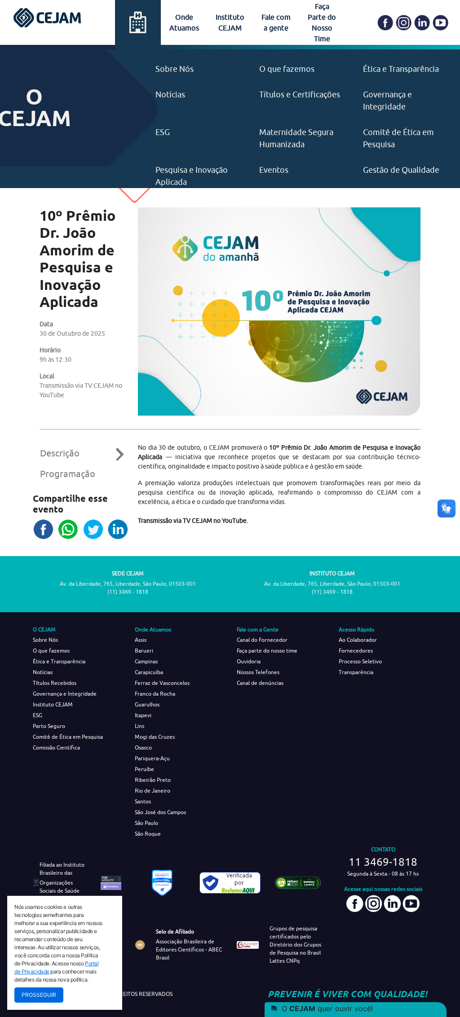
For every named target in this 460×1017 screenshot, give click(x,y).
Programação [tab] (67, 474)
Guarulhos (147, 704)
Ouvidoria (249, 661)
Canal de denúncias (260, 682)
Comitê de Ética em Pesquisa (68, 736)
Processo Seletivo (360, 661)
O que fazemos (286, 69)
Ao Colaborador (358, 639)
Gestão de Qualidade (401, 170)
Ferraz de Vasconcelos (162, 682)
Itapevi (143, 715)
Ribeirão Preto (153, 779)
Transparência (356, 672)
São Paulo (146, 823)
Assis (140, 639)
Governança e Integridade (65, 693)
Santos (143, 801)
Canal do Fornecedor (262, 639)
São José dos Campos (160, 812)
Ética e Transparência (401, 69)
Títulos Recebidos (54, 682)
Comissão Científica (56, 747)
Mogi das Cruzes (155, 736)
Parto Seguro (49, 726)
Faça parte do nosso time (267, 650)
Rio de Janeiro (152, 790)
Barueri (144, 650)
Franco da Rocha (155, 693)
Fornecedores (356, 650)
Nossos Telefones (258, 672)
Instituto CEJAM (53, 704)
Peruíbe (144, 769)
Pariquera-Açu (152, 758)
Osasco (143, 747)
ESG (162, 132)
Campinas (146, 661)
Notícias (170, 94)
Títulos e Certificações (299, 94)
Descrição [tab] (60, 453)
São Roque (148, 833)
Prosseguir (39, 994)
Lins (139, 726)
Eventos (273, 170)
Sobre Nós (174, 69)
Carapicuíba (149, 672)
